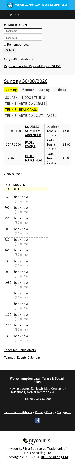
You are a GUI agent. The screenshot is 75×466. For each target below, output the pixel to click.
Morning (11, 90)
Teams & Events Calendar (22, 357)
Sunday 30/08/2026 (26, 80)
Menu (11, 15)
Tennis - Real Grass (21, 110)
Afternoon (28, 90)
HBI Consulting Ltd (37, 453)
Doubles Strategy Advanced (33, 131)
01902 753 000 (40, 399)
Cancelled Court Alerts (20, 350)
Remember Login (18, 44)
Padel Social (30, 144)
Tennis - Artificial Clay (24, 115)
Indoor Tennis (33, 97)
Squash (11, 97)
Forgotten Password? (19, 59)
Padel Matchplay (33, 158)
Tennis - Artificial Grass (25, 103)
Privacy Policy (44, 412)
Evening (44, 90)
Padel (51, 115)
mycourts (15, 448)
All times (60, 90)
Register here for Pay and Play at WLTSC (32, 66)
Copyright (64, 412)
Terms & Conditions (18, 412)
